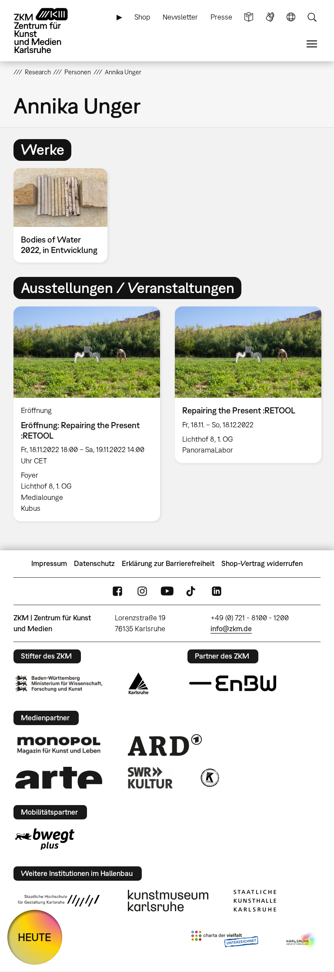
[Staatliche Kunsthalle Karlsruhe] (255, 901)
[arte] (58, 777)
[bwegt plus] (44, 839)
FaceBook (117, 591)
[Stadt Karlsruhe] (138, 683)
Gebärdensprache (270, 17)
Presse (221, 17)
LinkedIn (216, 591)
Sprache (291, 17)
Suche (312, 17)
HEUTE (34, 937)
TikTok (191, 591)
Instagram (142, 591)
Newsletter (180, 17)
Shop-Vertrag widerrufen (262, 563)
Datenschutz (94, 563)
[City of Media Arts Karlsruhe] (301, 941)
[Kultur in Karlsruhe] (209, 778)
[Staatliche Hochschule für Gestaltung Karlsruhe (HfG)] (58, 900)
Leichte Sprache (248, 17)
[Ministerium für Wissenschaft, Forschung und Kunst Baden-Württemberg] (58, 684)
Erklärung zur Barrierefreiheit (168, 563)
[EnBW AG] (232, 683)
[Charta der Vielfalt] (224, 941)
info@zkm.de (231, 628)
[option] (64, 215)
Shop (142, 17)
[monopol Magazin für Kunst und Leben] (58, 745)
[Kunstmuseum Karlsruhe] (168, 901)
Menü (312, 44)
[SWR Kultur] (150, 778)
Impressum (49, 563)
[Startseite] (48, 30)
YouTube (167, 591)
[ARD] (165, 745)
